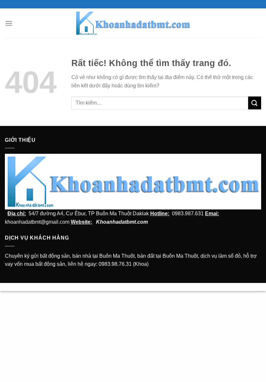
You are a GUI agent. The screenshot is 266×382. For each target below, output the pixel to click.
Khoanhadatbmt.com (122, 222)
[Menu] (9, 23)
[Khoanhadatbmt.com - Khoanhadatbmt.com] (133, 23)
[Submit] (254, 102)
